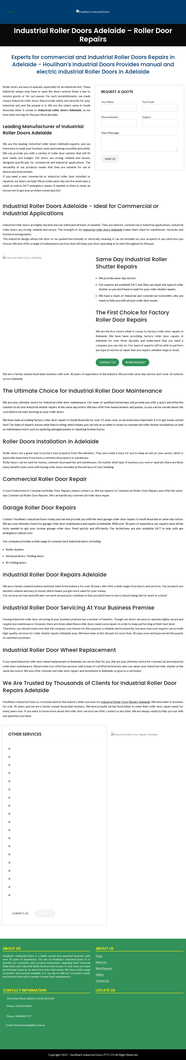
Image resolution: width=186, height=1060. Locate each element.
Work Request (136, 362)
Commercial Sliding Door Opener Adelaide (34, 821)
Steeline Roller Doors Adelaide (28, 789)
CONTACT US (20, 913)
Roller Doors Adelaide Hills (26, 862)
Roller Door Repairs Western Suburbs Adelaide (37, 854)
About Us (101, 962)
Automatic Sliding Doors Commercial (31, 764)
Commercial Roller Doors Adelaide (30, 813)
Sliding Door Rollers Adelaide (27, 829)
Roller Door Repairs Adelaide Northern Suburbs (37, 845)
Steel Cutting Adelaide (24, 894)
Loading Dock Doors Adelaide (27, 797)
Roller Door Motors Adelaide (27, 748)
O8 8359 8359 (23, 1006)
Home (99, 955)
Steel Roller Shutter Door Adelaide (30, 780)
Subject (146, 117)
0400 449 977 (23, 1016)
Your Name (107, 101)
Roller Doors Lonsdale (23, 870)
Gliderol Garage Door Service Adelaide (32, 886)
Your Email (148, 101)
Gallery (100, 974)
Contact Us (107, 362)
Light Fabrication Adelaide (25, 805)
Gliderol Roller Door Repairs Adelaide (32, 878)
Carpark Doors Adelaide (24, 772)
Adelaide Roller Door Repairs (27, 756)
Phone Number (109, 117)
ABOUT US (45, 913)
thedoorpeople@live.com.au (29, 1025)
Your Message (110, 132)
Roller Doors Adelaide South (27, 837)
